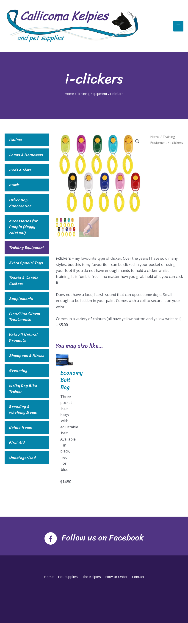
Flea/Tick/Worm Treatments (24, 317)
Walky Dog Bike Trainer (23, 389)
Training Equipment (92, 93)
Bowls (14, 185)
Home (69, 93)
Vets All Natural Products (23, 338)
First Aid (17, 443)
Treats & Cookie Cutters (24, 281)
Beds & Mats (20, 170)
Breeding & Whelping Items (23, 409)
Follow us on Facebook (102, 537)
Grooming (18, 371)
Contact (138, 576)
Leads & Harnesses (26, 155)
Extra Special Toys (26, 263)
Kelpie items (20, 428)
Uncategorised (22, 458)
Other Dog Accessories (20, 203)
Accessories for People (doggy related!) (23, 227)
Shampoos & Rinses (26, 356)
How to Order (116, 576)
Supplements (21, 299)
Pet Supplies (68, 576)
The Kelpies (91, 576)
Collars (15, 140)
